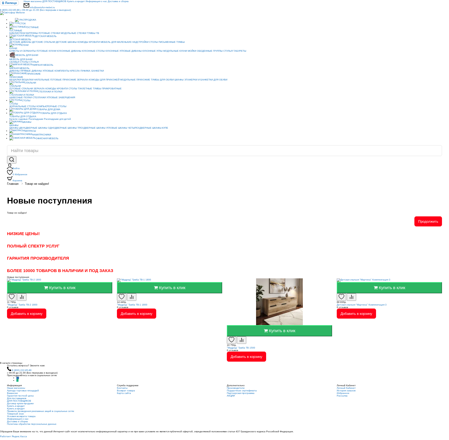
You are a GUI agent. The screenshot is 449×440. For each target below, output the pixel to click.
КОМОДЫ (82, 42)
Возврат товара (126, 390)
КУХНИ (25, 45)
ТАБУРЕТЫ (239, 51)
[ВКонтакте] (17, 378)
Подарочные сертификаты (242, 390)
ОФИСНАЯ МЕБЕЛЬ (47, 138)
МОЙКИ (192, 51)
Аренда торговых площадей (23, 390)
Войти (16, 168)
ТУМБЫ (180, 42)
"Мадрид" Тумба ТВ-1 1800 (132, 304)
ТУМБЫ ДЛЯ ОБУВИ (162, 79)
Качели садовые (18, 119)
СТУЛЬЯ (228, 51)
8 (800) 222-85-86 (35, 10)
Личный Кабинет (346, 388)
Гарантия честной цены (20, 395)
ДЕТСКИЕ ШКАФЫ (66, 42)
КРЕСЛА (75, 70)
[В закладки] (11, 297)
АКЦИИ (231, 395)
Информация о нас (96, 1)
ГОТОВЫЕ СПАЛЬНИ (21, 88)
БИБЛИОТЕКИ (17, 33)
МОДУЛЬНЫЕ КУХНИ (175, 51)
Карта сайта (124, 393)
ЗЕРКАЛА (82, 79)
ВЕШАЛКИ (15, 79)
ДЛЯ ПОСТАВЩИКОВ (54, 1)
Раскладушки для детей (57, 119)
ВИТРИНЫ (32, 33)
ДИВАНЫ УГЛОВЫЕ (43, 70)
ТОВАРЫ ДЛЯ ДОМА (48, 109)
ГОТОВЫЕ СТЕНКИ (49, 33)
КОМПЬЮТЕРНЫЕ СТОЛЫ (51, 106)
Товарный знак (15, 413)
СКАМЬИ (14, 62)
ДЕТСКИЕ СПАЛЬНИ (43, 42)
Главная (12, 183)
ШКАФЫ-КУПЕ (160, 128)
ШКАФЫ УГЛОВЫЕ (106, 128)
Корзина (17, 180)
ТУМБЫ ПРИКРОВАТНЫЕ (107, 88)
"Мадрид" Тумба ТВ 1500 (241, 347)
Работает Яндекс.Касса (13, 436)
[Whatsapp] (17, 380)
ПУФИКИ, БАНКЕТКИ (92, 70)
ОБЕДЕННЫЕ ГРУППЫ (210, 51)
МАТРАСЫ (30, 131)
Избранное (20, 174)
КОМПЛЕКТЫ (61, 70)
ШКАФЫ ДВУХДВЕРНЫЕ (23, 128)
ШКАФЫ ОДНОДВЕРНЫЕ (52, 128)
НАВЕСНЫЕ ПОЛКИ (20, 97)
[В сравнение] (21, 297)
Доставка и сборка (118, 1)
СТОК (22, 23)
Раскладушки (36, 119)
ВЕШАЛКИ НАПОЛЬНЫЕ (36, 79)
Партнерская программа (240, 393)
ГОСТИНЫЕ (32, 27)
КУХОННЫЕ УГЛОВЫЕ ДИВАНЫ (123, 51)
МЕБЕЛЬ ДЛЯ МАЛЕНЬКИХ (116, 42)
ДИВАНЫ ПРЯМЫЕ (20, 70)
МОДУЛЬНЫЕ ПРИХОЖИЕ (135, 79)
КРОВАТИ (94, 42)
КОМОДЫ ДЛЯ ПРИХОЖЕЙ (104, 79)
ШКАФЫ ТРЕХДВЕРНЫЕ (82, 128)
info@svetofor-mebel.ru (42, 7)
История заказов (346, 390)
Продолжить (428, 221)
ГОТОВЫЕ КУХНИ (46, 51)
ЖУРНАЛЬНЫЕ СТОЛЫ (22, 106)
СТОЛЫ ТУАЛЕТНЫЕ (80, 88)
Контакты (122, 388)
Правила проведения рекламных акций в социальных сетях (40, 411)
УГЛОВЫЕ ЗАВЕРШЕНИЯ (61, 97)
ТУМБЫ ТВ (93, 33)
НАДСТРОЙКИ (140, 42)
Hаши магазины (33, 1)
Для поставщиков (16, 398)
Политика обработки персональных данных (31, 424)
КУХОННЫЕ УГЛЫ (152, 51)
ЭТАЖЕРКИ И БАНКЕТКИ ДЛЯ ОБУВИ (205, 79)
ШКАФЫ (179, 79)
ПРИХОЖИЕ (34, 74)
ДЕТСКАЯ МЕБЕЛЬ (46, 36)
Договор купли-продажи (20, 403)
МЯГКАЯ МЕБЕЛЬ (43, 65)
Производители (236, 388)
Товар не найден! (37, 183)
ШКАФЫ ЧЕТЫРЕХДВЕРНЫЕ (135, 128)
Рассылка (342, 395)
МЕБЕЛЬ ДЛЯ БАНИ (26, 55)
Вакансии (12, 393)
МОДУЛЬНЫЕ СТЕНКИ (73, 33)
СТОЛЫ (24, 62)
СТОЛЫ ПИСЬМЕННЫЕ (162, 42)
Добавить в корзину (27, 314)
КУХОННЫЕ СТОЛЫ (93, 51)
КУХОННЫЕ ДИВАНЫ (69, 51)
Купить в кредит (76, 1)
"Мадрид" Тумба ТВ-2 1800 (22, 304)
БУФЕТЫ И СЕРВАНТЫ (22, 51)
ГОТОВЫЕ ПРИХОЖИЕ (63, 79)
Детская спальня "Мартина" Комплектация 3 (362, 304)
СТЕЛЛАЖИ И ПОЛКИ (50, 91)
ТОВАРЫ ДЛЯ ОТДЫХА (53, 113)
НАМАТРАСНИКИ (41, 134)
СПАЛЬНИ (30, 82)
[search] (11, 160)
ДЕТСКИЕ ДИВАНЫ (20, 42)
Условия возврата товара (21, 416)
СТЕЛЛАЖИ (39, 97)
